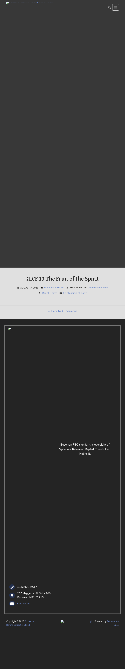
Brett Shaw (49, 293)
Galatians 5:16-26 (54, 287)
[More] (115, 7)
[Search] (109, 7)
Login (90, 621)
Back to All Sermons (64, 311)
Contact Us (23, 603)
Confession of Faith (98, 287)
